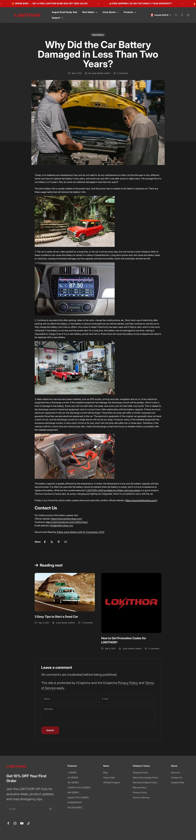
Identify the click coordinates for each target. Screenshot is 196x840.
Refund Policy (140, 787)
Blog (105, 772)
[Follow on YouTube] (22, 823)
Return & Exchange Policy (145, 777)
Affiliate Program (111, 782)
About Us (175, 772)
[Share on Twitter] (51, 542)
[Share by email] (65, 542)
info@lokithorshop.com (61, 525)
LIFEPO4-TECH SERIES (78, 787)
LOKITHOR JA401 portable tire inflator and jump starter (113, 490)
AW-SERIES (73, 792)
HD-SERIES (73, 782)
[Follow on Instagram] (15, 823)
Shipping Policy (140, 772)
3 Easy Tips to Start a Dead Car (56, 616)
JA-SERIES (72, 777)
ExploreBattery (98, 35)
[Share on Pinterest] (58, 542)
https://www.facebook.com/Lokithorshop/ (67, 522)
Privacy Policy (128, 683)
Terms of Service (141, 797)
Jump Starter (109, 12)
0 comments (122, 73)
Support (56, 17)
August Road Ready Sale (64, 12)
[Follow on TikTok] (28, 823)
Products (128, 12)
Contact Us (176, 777)
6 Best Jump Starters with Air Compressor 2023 (80, 532)
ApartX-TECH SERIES (78, 797)
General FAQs (177, 782)
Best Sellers (88, 12)
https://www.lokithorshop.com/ (66, 518)
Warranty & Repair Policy (145, 782)
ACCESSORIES (74, 807)
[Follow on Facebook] (8, 823)
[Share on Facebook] (44, 542)
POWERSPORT (74, 802)
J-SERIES (72, 772)
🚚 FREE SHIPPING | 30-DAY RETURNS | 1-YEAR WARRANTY (122, 3)
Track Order (109, 777)
